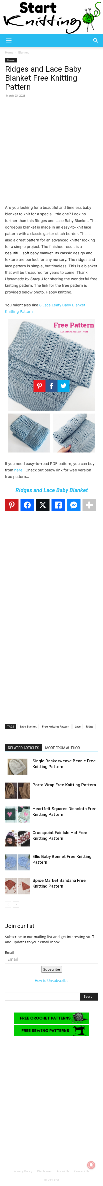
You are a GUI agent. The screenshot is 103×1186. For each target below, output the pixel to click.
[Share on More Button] (89, 505)
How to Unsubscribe (51, 980)
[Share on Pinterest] (11, 505)
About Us (63, 1171)
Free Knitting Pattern (55, 726)
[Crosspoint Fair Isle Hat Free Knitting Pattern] (17, 838)
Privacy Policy (23, 1171)
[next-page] (16, 905)
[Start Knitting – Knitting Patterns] (51, 17)
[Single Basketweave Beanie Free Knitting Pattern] (17, 766)
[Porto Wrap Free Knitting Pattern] (17, 790)
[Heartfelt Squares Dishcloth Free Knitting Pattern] (17, 814)
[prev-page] (8, 905)
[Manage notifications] (91, 1165)
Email (9, 952)
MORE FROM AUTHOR (62, 748)
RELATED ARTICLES (23, 748)
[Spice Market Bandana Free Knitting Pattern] (17, 886)
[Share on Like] (58, 505)
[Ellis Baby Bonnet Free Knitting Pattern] (17, 862)
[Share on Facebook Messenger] (73, 505)
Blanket (23, 52)
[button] (8, 40)
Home (9, 52)
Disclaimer (44, 1171)
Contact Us (82, 1171)
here (18, 470)
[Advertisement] (51, 153)
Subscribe (51, 969)
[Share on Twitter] (43, 505)
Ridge (89, 726)
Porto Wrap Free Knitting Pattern (64, 784)
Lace (77, 726)
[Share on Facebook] (27, 505)
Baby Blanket (28, 726)
